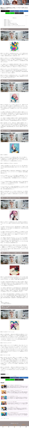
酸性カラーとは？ (7, 19)
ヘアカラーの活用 (14, 425)
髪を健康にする (24, 424)
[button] (19, 13)
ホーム (5, 424)
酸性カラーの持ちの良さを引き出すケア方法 (11, 23)
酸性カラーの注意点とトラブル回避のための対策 (11, 24)
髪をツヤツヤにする (5, 425)
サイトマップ (24, 425)
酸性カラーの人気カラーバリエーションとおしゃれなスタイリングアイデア (15, 25)
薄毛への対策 (14, 424)
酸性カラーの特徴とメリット (8, 20)
